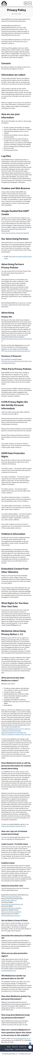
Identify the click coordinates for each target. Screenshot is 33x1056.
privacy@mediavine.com (8, 970)
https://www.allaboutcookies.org (11, 729)
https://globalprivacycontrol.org (10, 915)
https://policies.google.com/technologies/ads (15, 233)
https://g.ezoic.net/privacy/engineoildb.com (17, 351)
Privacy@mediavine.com (21, 1038)
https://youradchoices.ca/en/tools (11, 908)
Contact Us (22, 1047)
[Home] (12, 14)
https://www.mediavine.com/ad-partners (13, 826)
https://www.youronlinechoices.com (12, 904)
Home (8, 1047)
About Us (15, 1047)
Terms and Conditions (21, 1049)
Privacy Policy (9, 1049)
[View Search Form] (25, 3)
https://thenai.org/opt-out (9, 900)
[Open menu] (30, 3)
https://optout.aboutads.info (13, 896)
